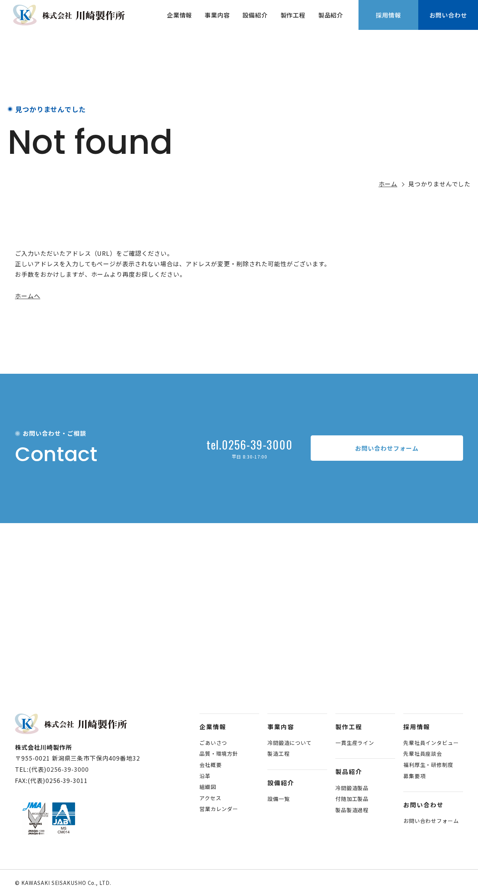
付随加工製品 (352, 798)
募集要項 (414, 776)
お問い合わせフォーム (431, 820)
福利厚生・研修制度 (428, 764)
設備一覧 (278, 798)
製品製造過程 (352, 810)
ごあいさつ (213, 742)
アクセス (210, 798)
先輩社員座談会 (422, 753)
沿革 (205, 776)
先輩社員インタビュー (431, 742)
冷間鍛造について (289, 742)
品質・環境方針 (218, 753)
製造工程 (278, 753)
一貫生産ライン (354, 742)
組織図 (207, 786)
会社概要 (210, 764)
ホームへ (27, 295)
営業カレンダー (218, 808)
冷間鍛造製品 (352, 788)
